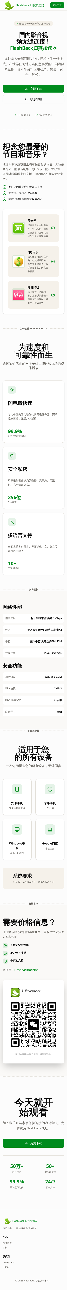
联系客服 (36, 99)
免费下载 (36, 1143)
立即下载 (57, 5)
